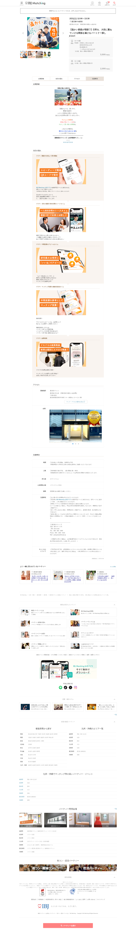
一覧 (115, 714)
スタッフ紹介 (63, 654)
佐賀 (78, 737)
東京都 (30, 734)
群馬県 (55, 734)
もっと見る (113, 566)
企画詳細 (41, 78)
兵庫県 (38, 737)
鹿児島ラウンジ (40, 848)
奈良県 (46, 737)
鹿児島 (79, 751)
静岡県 (34, 741)
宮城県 (34, 748)
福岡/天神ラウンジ (42, 831)
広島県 (34, 758)
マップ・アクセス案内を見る (74, 402)
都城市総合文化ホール (47, 845)
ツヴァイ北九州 (52, 831)
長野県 (38, 751)
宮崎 (78, 748)
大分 (78, 744)
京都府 (34, 737)
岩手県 (30, 748)
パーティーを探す (69, 926)
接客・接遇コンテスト (93, 654)
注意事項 (95, 78)
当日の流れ (59, 78)
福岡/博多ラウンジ (32, 831)
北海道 (30, 744)
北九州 (84, 734)
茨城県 (47, 734)
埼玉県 (43, 734)
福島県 (38, 748)
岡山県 (30, 758)
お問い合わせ (91, 899)
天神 (81, 734)
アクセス (77, 78)
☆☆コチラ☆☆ (68, 142)
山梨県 (34, 751)
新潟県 (30, 751)
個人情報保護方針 (69, 899)
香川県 (30, 761)
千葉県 (39, 734)
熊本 (78, 741)
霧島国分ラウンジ (49, 848)
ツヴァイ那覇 (30, 852)
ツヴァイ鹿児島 (31, 848)
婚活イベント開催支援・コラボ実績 (46, 654)
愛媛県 (34, 761)
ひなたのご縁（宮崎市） (33, 845)
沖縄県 (55, 765)
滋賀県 (42, 737)
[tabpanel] (43, 33)
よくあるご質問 (80, 899)
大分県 (42, 765)
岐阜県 (38, 741)
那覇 (78, 754)
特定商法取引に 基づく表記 (54, 899)
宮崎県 (46, 765)
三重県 (42, 741)
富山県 (30, 754)
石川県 (34, 754)
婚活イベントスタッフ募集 (77, 654)
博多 (78, 734)
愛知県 (30, 741)
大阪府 (30, 737)
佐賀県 (34, 765)
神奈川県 (34, 734)
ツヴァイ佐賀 (30, 834)
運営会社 (33, 899)
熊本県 (38, 765)
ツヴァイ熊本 (30, 838)
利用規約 (41, 899)
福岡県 (30, 765)
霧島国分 (83, 751)
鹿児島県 (51, 765)
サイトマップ (101, 899)
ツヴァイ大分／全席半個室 (42, 841)
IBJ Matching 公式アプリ (43, 187)
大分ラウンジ (30, 841)
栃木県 (51, 734)
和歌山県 (51, 737)
